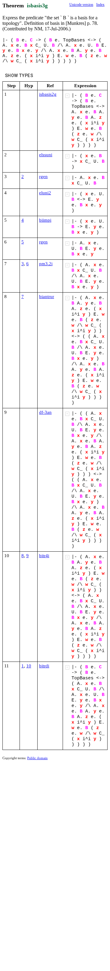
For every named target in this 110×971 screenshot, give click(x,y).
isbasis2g (48, 94)
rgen (43, 176)
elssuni (45, 154)
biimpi (45, 220)
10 (28, 665)
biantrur (46, 296)
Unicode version (81, 4)
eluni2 (45, 192)
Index (100, 4)
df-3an (45, 412)
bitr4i (44, 555)
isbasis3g (37, 5)
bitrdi (44, 665)
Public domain (37, 758)
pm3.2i (46, 263)
